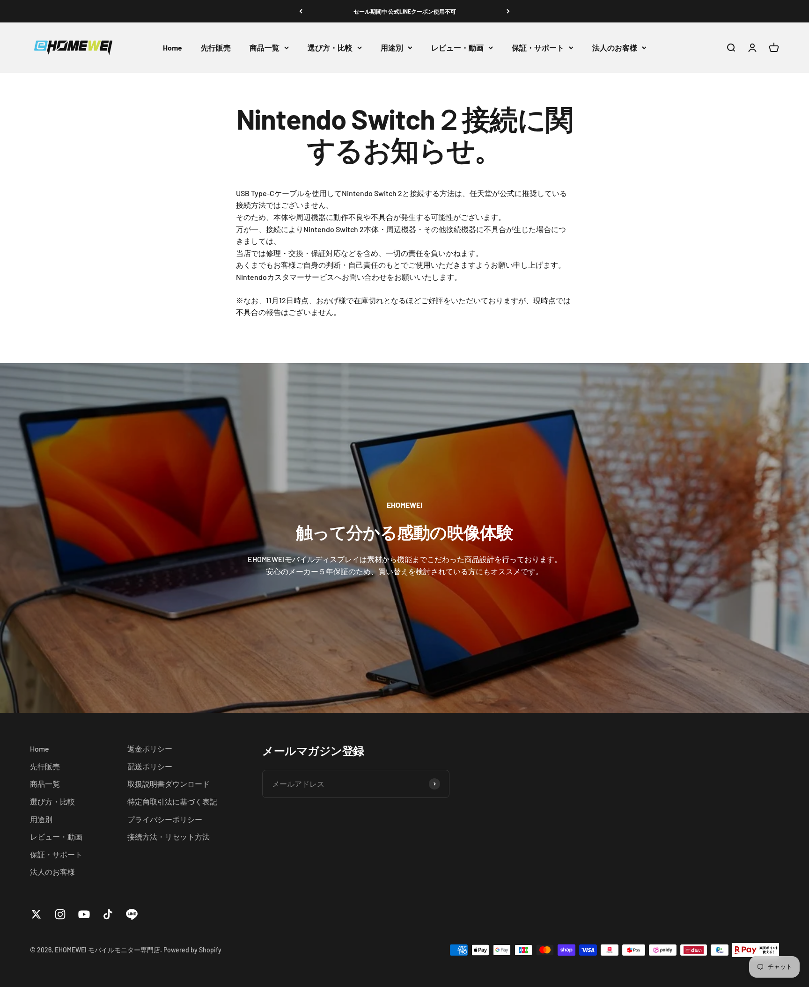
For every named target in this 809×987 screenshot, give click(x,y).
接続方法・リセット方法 (168, 836)
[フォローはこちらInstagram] (60, 914)
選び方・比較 (330, 47)
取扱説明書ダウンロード (168, 783)
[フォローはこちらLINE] (131, 914)
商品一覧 (264, 47)
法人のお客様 (614, 47)
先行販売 (216, 47)
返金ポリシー (149, 748)
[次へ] (508, 11)
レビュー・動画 (457, 47)
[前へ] (300, 11)
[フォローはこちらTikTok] (108, 914)
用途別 (392, 47)
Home (172, 47)
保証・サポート (538, 47)
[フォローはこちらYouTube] (84, 914)
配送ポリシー (149, 766)
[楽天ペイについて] (755, 950)
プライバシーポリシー (164, 819)
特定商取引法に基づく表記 (172, 801)
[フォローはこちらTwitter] (36, 914)
